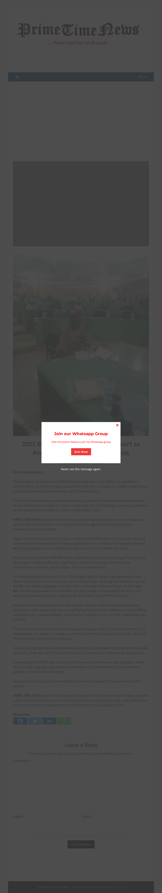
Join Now (81, 451)
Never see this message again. (81, 469)
